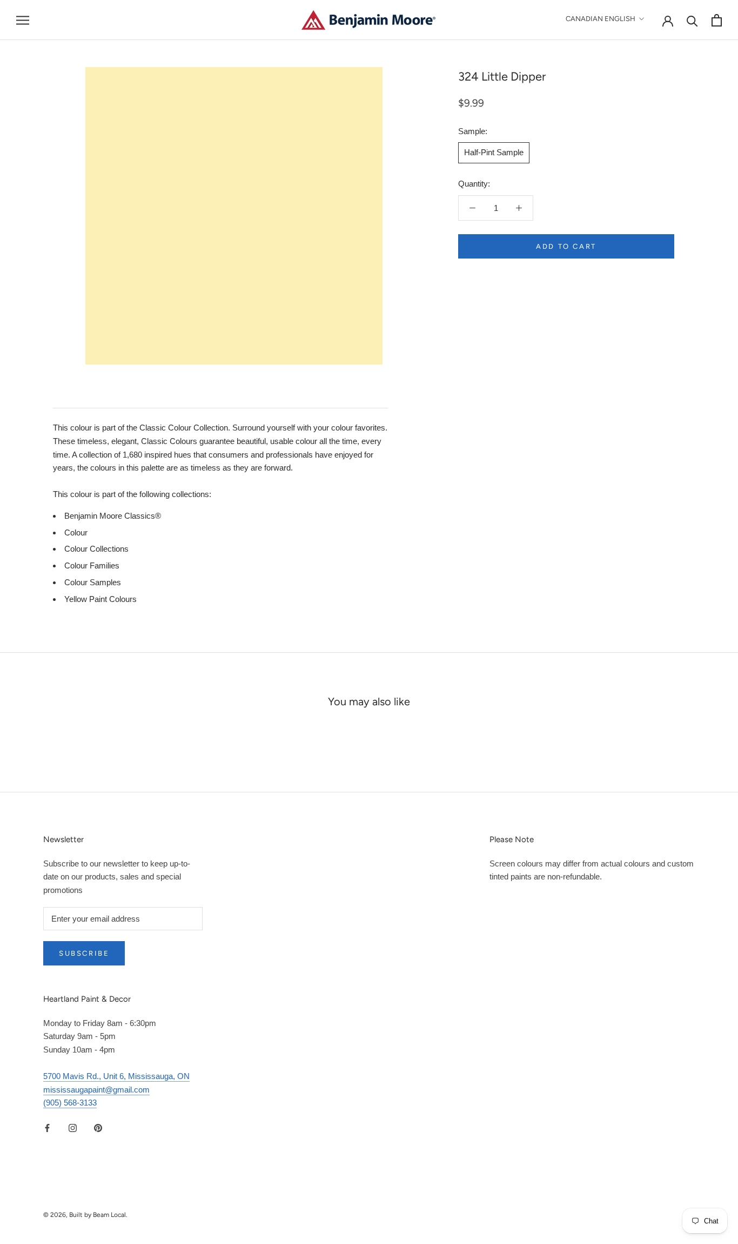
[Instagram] (73, 1127)
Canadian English (600, 19)
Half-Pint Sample (494, 152)
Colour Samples (92, 582)
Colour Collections (96, 548)
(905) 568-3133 (70, 1102)
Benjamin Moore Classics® (112, 515)
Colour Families (91, 565)
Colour (76, 532)
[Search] (692, 20)
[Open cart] (717, 20)
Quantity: (474, 183)
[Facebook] (47, 1127)
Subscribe (84, 953)
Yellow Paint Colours (100, 599)
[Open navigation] (22, 20)
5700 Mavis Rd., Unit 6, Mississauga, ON (116, 1076)
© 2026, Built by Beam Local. (85, 1215)
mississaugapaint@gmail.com (96, 1089)
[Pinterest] (98, 1127)
